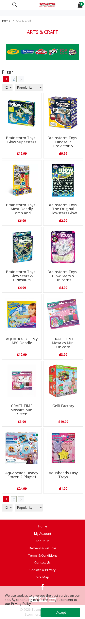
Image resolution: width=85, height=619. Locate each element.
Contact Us (42, 562)
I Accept (60, 612)
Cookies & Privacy (42, 570)
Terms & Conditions (42, 555)
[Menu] (5, 5)
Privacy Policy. (21, 603)
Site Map (42, 577)
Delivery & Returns (42, 548)
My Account (42, 533)
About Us (42, 541)
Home (6, 20)
